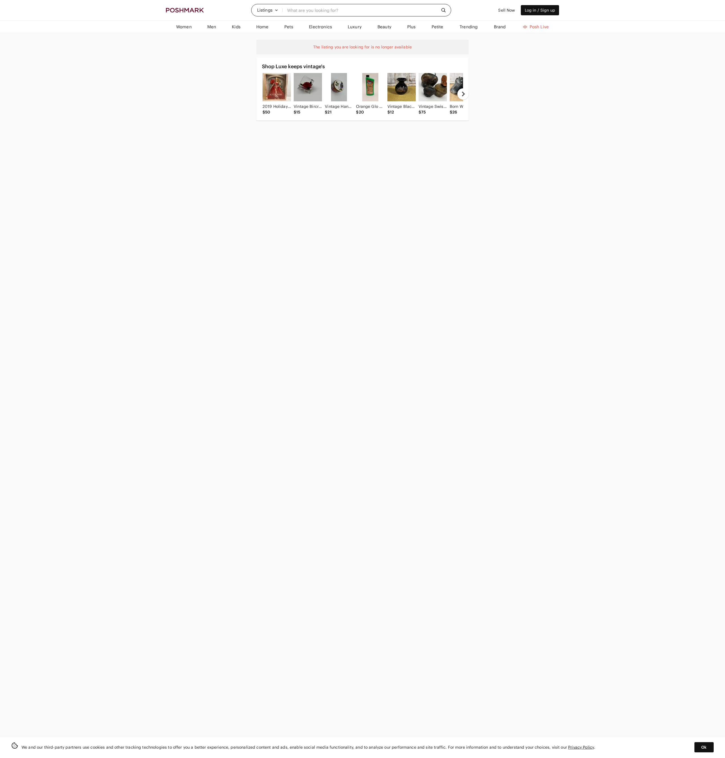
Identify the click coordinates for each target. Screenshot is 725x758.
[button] (267, 10)
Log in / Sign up (540, 10)
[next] (463, 94)
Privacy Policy (581, 747)
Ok (704, 747)
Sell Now (506, 10)
